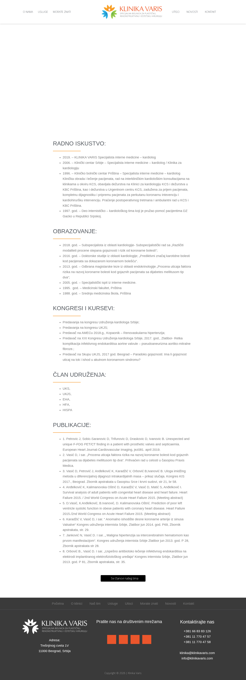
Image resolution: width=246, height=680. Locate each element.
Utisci (175, 12)
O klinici (76, 603)
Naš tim (95, 603)
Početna (58, 603)
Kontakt (210, 12)
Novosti (192, 12)
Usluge (43, 12)
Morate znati (62, 12)
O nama (28, 12)
